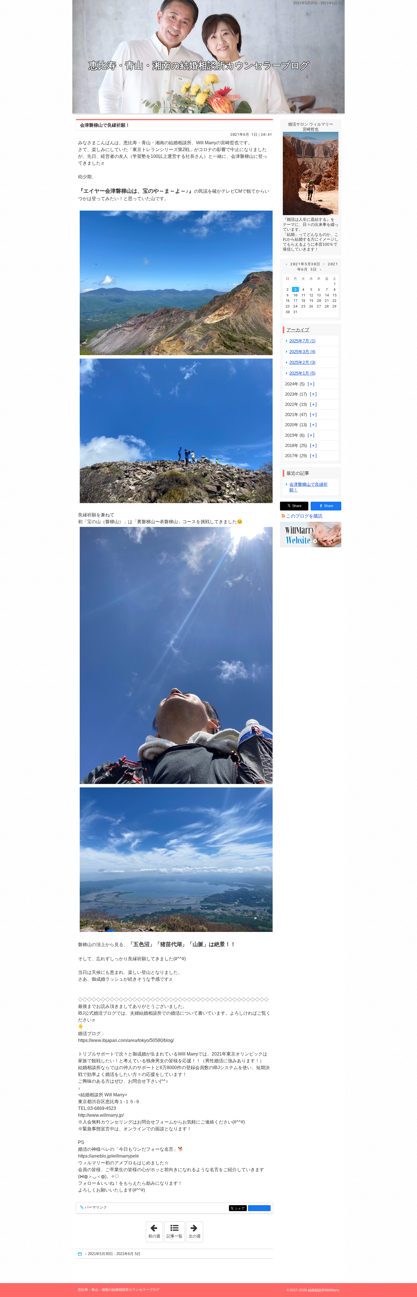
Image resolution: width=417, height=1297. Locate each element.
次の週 (196, 1230)
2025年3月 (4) (302, 351)
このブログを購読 (304, 516)
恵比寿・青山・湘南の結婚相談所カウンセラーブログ (199, 65)
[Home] (80, 1254)
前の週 (155, 1230)
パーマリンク (96, 1207)
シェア (241, 1208)
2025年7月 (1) (302, 340)
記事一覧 (174, 1236)
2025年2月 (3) (302, 362)
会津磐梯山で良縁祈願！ (105, 125)
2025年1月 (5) (302, 373)
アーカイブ (298, 329)
